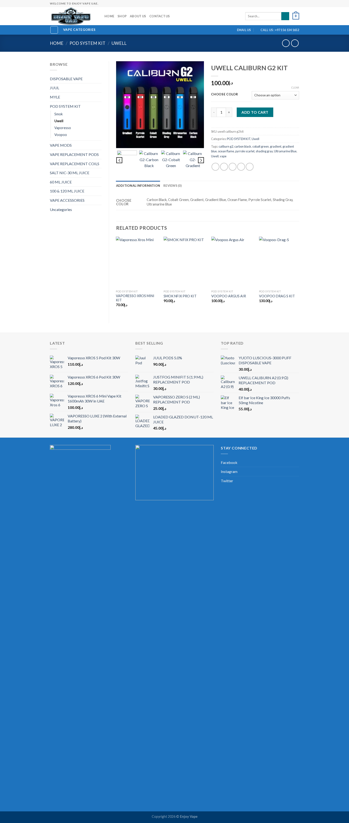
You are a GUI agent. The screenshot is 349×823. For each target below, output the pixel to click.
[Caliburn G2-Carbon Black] (149, 160)
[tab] (138, 185)
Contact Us (159, 16)
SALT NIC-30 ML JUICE (69, 172)
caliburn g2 (226, 146)
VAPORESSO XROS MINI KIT (135, 298)
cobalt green (260, 146)
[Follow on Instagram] (269, 3)
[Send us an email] (278, 3)
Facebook (229, 462)
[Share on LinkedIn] (250, 167)
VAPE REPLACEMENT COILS (74, 163)
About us (138, 16)
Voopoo (60, 135)
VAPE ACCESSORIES (67, 200)
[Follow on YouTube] (296, 3)
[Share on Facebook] (215, 167)
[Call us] (283, 3)
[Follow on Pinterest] (287, 3)
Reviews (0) (172, 185)
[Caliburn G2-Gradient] (193, 160)
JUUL (54, 87)
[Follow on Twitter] (274, 3)
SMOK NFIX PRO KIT (180, 296)
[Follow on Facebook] (265, 3)
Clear (295, 87)
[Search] (285, 16)
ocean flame (226, 151)
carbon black (242, 146)
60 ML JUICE (61, 182)
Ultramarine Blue (285, 151)
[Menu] (54, 30)
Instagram (229, 471)
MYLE (55, 97)
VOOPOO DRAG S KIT (277, 296)
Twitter (227, 480)
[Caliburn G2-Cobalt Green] (171, 160)
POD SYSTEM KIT (87, 43)
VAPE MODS (61, 145)
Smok (58, 114)
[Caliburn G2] (160, 104)
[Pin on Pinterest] (241, 167)
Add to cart (254, 112)
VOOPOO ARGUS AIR (228, 296)
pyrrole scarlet (245, 151)
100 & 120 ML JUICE (67, 191)
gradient (275, 146)
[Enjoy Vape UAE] (73, 16)
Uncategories (61, 209)
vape (223, 156)
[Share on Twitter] (224, 167)
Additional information (138, 185)
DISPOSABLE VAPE (66, 78)
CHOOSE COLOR (224, 94)
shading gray (264, 151)
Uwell (119, 43)
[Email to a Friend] (232, 167)
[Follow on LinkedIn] (292, 3)
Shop (122, 16)
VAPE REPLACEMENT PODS (74, 154)
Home (109, 16)
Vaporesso (62, 128)
